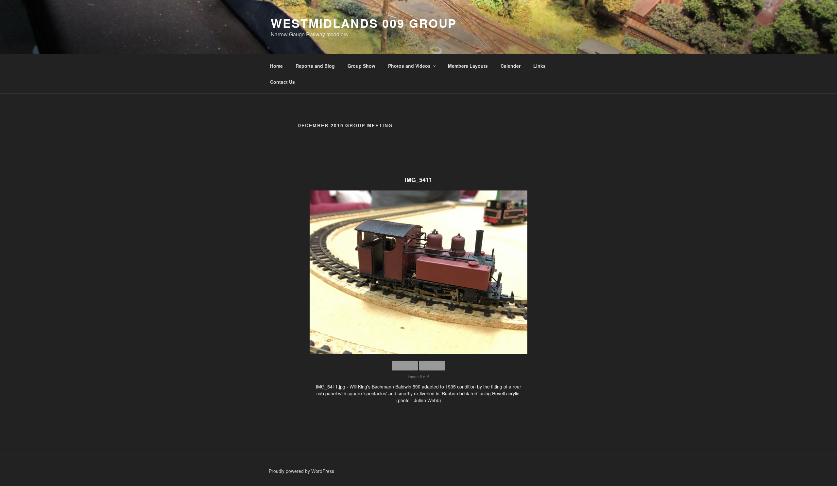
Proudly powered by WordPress (301, 471)
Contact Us (282, 82)
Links (539, 66)
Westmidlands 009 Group (364, 22)
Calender (511, 66)
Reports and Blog (315, 66)
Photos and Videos (409, 66)
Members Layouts (468, 66)
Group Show (361, 66)
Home (276, 66)
